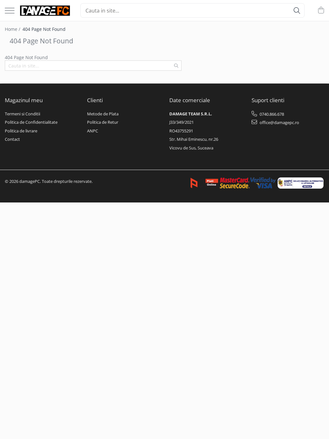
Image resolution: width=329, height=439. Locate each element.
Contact (12, 139)
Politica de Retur (102, 122)
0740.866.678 (271, 114)
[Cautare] (297, 10)
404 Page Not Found (44, 29)
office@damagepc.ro (279, 122)
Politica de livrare (21, 131)
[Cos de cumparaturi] (320, 10)
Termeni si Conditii (22, 114)
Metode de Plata (103, 114)
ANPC (92, 131)
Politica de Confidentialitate (31, 122)
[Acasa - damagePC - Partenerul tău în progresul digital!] (45, 10)
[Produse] (9, 11)
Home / (13, 29)
